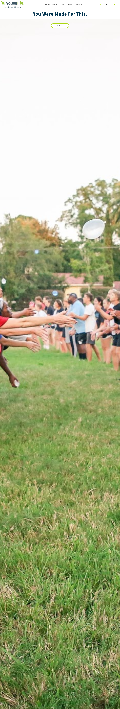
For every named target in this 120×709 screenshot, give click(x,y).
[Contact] (60, 26)
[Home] (48, 4)
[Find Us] (55, 4)
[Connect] (70, 4)
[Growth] (79, 4)
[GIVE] (107, 4)
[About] (62, 4)
